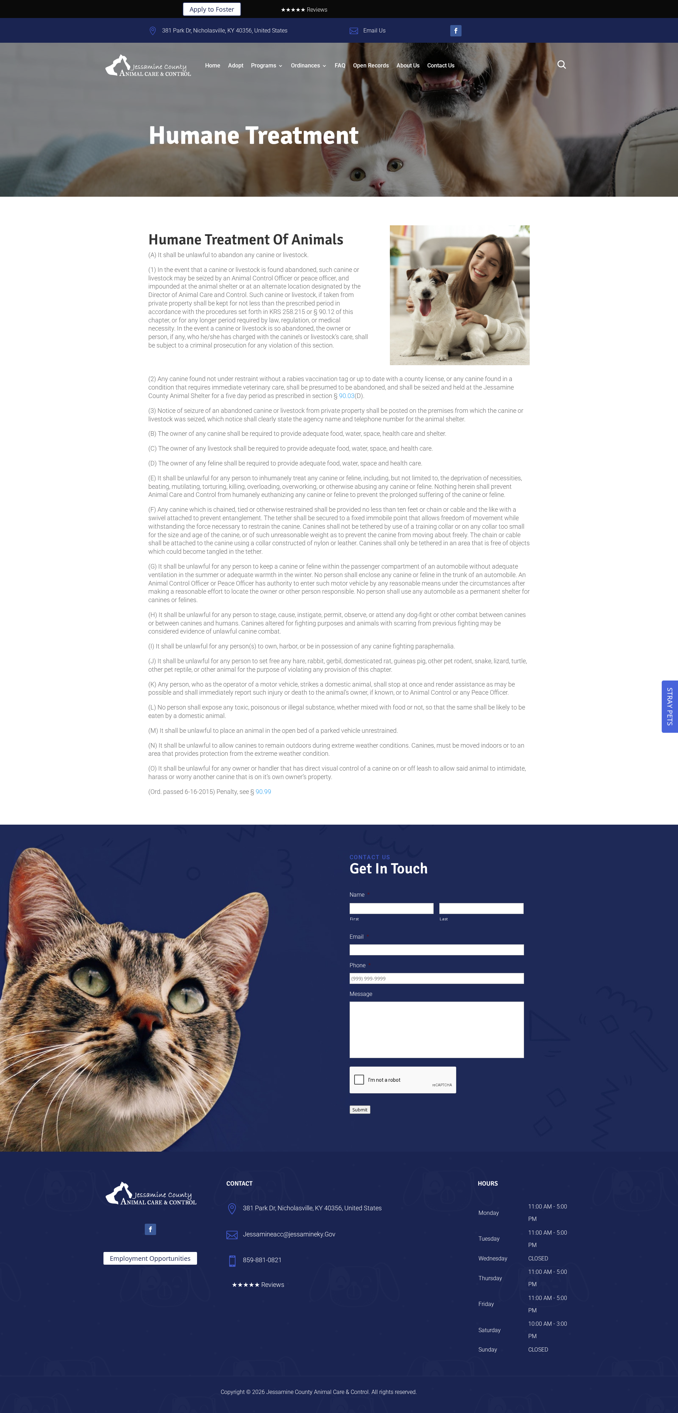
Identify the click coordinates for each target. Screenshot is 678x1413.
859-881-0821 (500, 64)
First (354, 918)
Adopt (235, 65)
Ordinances (305, 65)
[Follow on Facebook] (456, 30)
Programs (263, 65)
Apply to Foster (212, 9)
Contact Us (440, 65)
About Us (408, 65)
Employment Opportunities (150, 1258)
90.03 (347, 395)
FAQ (340, 65)
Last (444, 918)
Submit (360, 1109)
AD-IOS (437, 1392)
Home (212, 65)
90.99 (263, 791)
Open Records (371, 65)
